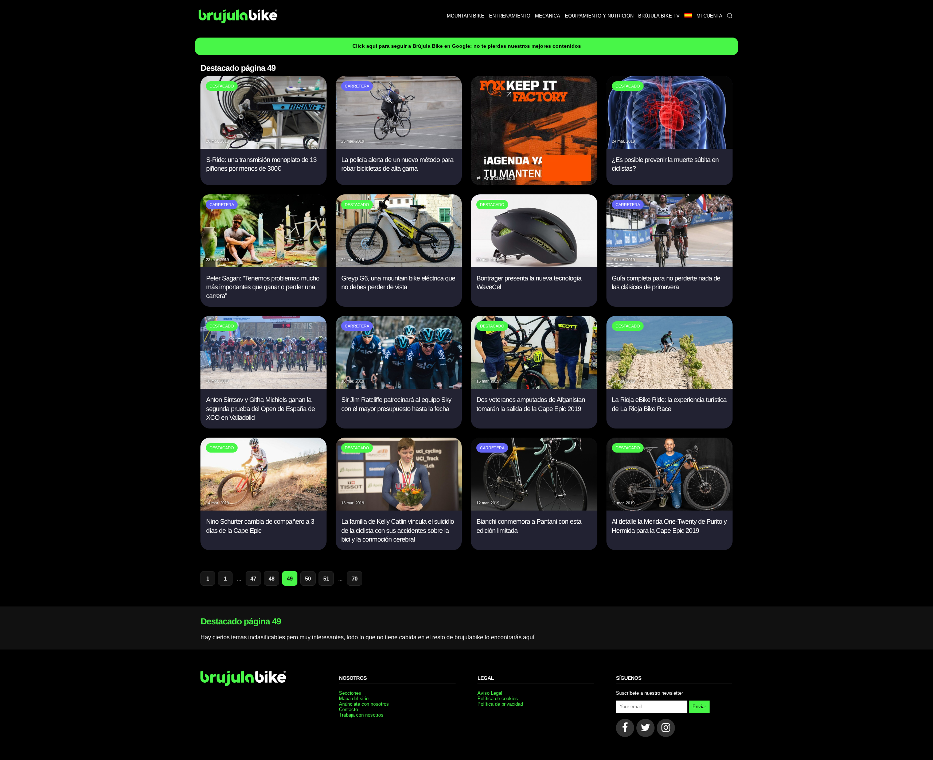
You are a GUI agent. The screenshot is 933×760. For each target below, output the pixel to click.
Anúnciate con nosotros (364, 704)
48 (271, 578)
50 (308, 578)
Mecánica (547, 16)
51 (326, 578)
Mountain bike (465, 16)
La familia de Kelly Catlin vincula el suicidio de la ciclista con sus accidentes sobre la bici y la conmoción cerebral (397, 530)
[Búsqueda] (729, 16)
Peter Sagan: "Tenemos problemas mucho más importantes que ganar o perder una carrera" (262, 287)
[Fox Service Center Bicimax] (534, 130)
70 (355, 578)
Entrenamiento (509, 16)
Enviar (699, 706)
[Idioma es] (688, 16)
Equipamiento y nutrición (599, 16)
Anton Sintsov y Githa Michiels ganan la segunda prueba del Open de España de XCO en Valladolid (260, 408)
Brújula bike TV (659, 16)
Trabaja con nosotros (361, 715)
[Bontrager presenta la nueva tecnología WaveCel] (534, 265)
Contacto (348, 709)
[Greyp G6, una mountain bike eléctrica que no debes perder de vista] (399, 265)
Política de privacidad (500, 704)
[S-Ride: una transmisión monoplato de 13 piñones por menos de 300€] (263, 147)
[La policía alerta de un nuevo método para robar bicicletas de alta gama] (399, 147)
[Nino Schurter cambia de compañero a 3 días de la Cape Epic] (263, 508)
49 (290, 578)
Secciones (350, 693)
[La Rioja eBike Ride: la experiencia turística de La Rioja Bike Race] (669, 387)
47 (253, 578)
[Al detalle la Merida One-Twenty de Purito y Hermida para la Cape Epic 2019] (669, 508)
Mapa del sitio (353, 698)
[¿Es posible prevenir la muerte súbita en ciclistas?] (669, 147)
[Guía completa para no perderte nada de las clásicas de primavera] (669, 265)
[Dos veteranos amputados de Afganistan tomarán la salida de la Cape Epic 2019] (534, 387)
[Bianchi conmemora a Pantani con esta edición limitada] (534, 508)
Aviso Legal (489, 693)
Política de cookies (497, 698)
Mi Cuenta (709, 16)
